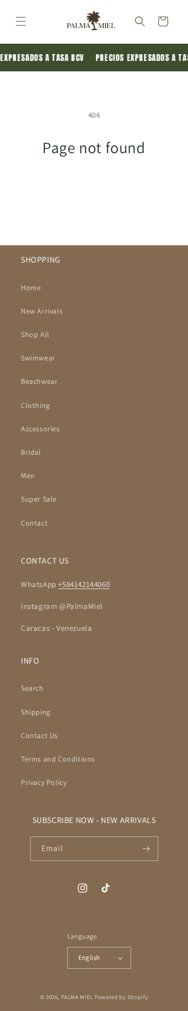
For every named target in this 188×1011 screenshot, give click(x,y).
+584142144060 (84, 584)
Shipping (36, 712)
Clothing (35, 405)
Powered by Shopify (121, 997)
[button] (20, 21)
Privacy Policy (43, 782)
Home (31, 287)
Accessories (40, 428)
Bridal (31, 452)
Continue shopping (94, 185)
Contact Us (39, 735)
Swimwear (38, 358)
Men (28, 475)
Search (32, 688)
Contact (34, 523)
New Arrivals (42, 311)
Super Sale (39, 499)
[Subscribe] (146, 849)
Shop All (35, 334)
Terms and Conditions (58, 759)
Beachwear (39, 381)
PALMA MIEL (77, 997)
